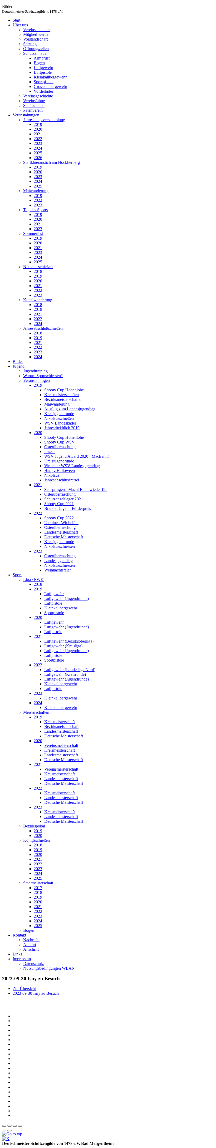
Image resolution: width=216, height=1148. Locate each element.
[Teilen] (9, 1126)
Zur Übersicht (24, 988)
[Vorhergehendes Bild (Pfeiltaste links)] (4, 1130)
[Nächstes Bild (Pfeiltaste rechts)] (9, 1130)
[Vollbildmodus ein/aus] (15, 1126)
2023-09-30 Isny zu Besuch (36, 993)
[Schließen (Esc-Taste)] (4, 1126)
